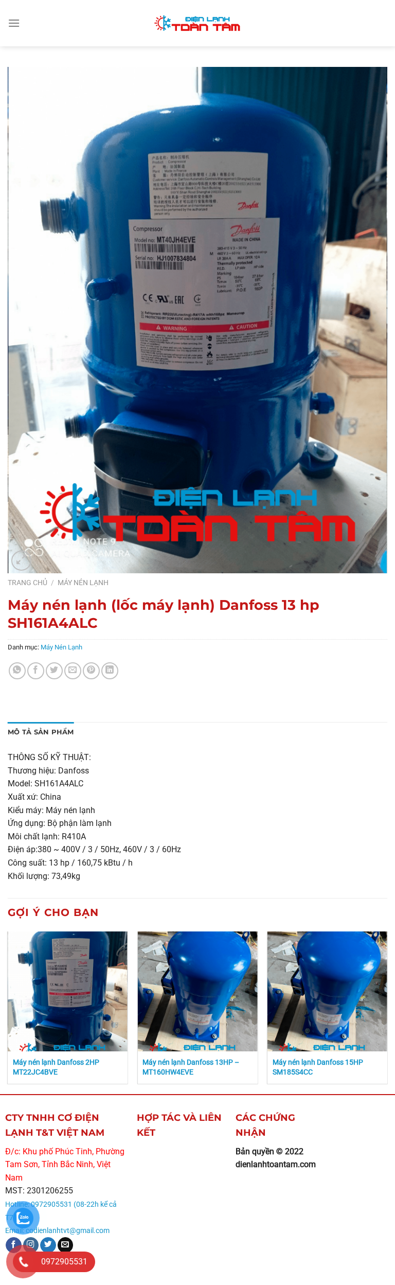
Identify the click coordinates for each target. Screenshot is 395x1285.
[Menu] (14, 23)
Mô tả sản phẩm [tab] (41, 732)
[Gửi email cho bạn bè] (72, 670)
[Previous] (8, 1011)
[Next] (386, 1011)
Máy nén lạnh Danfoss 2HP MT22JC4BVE (56, 1067)
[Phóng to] (21, 561)
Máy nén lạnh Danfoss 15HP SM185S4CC (318, 1067)
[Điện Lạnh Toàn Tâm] (197, 23)
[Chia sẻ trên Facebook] (35, 670)
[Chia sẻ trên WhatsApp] (17, 670)
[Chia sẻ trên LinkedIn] (109, 670)
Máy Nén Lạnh (83, 582)
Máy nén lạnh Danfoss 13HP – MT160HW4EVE (190, 1067)
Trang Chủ (27, 582)
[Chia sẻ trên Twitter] (54, 670)
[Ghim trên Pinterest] (91, 670)
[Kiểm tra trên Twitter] (48, 1245)
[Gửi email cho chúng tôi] (66, 1245)
